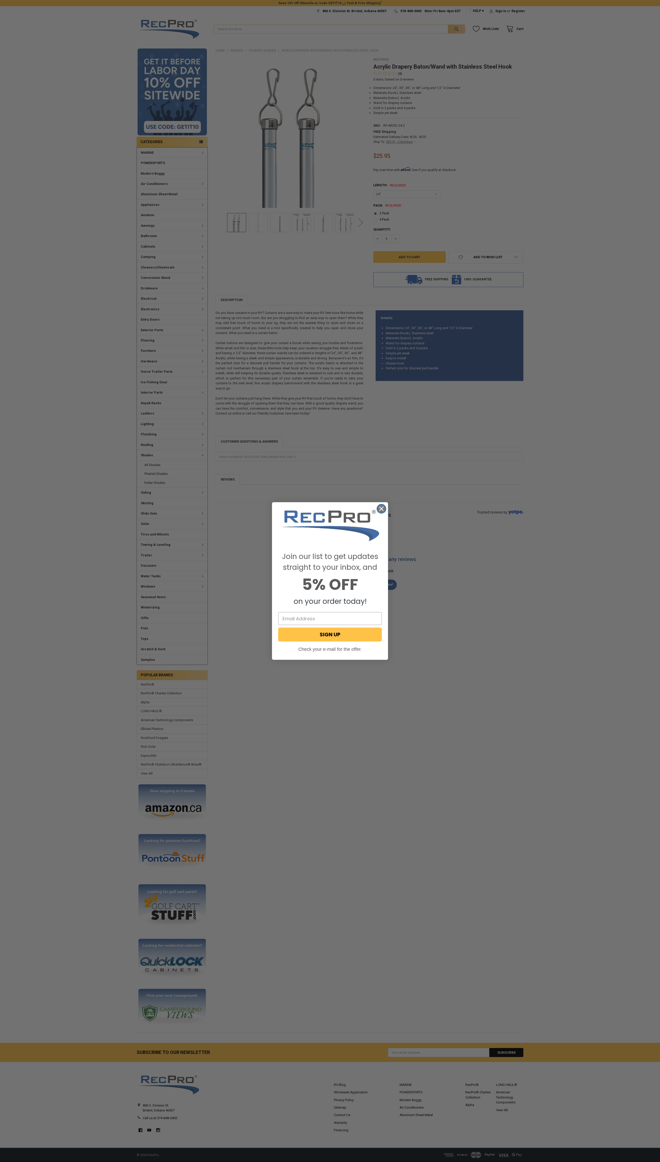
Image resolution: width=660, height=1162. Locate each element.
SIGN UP (330, 634)
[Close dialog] (381, 508)
